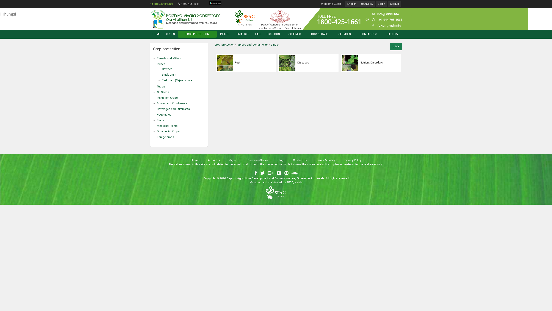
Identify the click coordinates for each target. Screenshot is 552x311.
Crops (170, 34)
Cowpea (167, 69)
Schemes (295, 34)
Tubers (161, 87)
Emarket (243, 34)
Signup (394, 4)
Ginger (275, 45)
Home (156, 34)
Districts (273, 34)
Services (345, 34)
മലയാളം (367, 4)
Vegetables (164, 115)
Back (396, 46)
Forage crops (165, 137)
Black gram (169, 75)
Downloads (320, 34)
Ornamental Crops (168, 131)
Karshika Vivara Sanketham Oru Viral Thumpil (185, 19)
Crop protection (197, 34)
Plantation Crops (167, 98)
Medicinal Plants (167, 126)
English (351, 4)
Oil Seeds (163, 92)
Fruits (160, 120)
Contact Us (369, 34)
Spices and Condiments (172, 103)
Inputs (224, 34)
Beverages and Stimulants (173, 109)
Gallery (392, 34)
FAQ (257, 34)
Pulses (161, 64)
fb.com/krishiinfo (389, 26)
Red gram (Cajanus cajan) (178, 80)
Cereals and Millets (169, 58)
